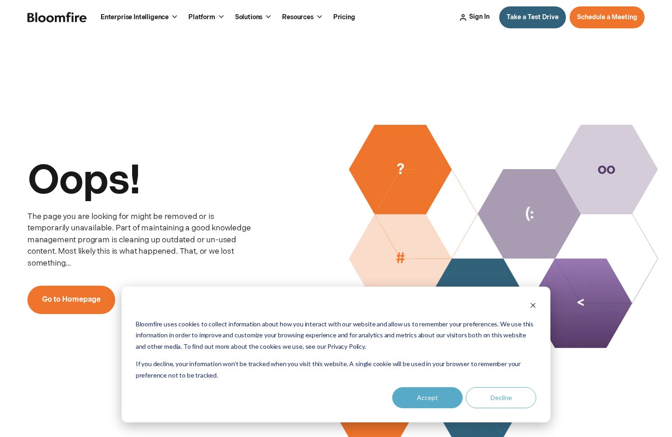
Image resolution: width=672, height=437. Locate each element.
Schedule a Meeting (607, 17)
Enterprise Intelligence (135, 17)
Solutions (248, 17)
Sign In (479, 17)
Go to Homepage (71, 299)
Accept (427, 397)
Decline (501, 397)
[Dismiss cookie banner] (533, 306)
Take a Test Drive (533, 17)
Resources (297, 17)
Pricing (344, 17)
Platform (201, 17)
